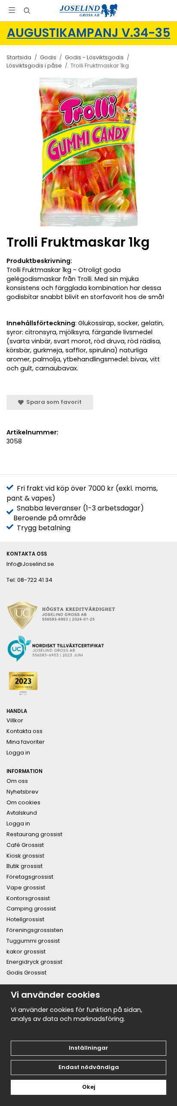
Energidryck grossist (34, 962)
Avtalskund (21, 813)
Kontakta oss (24, 731)
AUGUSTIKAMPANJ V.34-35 (89, 32)
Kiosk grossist (25, 856)
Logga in (18, 753)
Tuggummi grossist (33, 941)
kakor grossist (26, 952)
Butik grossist (24, 866)
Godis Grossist (26, 973)
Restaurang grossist (34, 834)
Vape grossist (25, 888)
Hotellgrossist (25, 919)
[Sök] (26, 11)
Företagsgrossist (29, 877)
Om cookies (23, 803)
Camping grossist (31, 909)
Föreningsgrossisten (34, 930)
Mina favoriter (25, 742)
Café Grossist (25, 845)
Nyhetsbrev (22, 792)
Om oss (17, 781)
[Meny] (11, 10)
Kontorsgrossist (28, 898)
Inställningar (88, 1048)
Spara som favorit (53, 402)
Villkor (14, 720)
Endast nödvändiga (88, 1067)
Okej (88, 1087)
